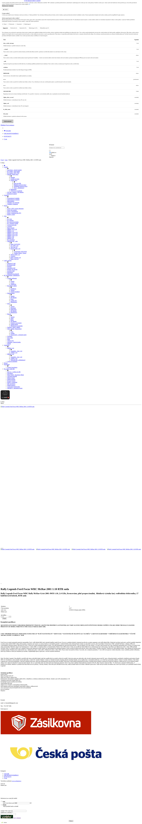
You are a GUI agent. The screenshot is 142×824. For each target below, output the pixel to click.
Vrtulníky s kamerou (12, 204)
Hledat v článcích (52, 156)
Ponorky (9, 266)
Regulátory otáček (12, 285)
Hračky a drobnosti (12, 382)
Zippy (12, 318)
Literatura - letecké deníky (14, 342)
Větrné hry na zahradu (16, 190)
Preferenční (11, 24)
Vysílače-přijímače (12, 278)
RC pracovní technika (13, 222)
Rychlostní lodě (11, 265)
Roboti (5, 363)
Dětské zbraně (11, 378)
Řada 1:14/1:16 (14, 259)
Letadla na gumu (15, 179)
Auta (6, 160)
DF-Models (14, 297)
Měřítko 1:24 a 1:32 (12, 235)
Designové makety (12, 193)
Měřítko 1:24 (10, 348)
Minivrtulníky (10, 201)
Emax (12, 299)
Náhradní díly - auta (12, 241)
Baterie (9, 314)
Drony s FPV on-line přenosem (15, 208)
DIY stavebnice (11, 383)
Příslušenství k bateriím (17, 326)
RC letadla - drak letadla (13, 171)
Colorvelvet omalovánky (13, 386)
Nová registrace (10, 125)
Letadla (6, 167)
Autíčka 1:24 (14, 352)
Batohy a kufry (11, 214)
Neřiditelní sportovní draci (20, 186)
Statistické (19, 24)
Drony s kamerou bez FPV (14, 213)
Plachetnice (10, 272)
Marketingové (27, 24)
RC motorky (10, 220)
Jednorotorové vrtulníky (13, 199)
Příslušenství (14, 302)
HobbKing (13, 288)
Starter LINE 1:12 (15, 254)
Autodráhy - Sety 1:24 (16, 351)
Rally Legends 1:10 (16, 257)
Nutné (5, 24)
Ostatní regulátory (15, 291)
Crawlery (9, 226)
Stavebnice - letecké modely (14, 170)
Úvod (2, 160)
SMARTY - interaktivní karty (15, 388)
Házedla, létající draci (12, 174)
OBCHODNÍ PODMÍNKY (11, 133)
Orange (12, 281)
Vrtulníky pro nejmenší (13, 202)
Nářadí (9, 343)
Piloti (8, 339)
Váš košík (8, 130)
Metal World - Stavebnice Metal (15, 375)
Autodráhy (7, 345)
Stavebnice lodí (11, 268)
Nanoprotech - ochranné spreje (18, 334)
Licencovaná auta (11, 225)
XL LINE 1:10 (14, 245)
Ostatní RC (13, 284)
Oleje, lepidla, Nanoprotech (14, 329)
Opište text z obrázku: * (7, 812)
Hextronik (13, 308)
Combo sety (14, 300)
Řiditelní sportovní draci (20, 185)
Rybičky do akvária (12, 269)
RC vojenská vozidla (12, 223)
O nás (5, 139)
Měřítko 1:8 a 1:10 (12, 229)
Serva (8, 303)
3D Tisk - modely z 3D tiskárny (15, 192)
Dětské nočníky (11, 379)
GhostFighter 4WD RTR (20, 251)
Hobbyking (13, 309)
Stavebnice (7, 364)
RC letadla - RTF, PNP (13, 173)
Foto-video (10, 337)
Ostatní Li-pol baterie (16, 323)
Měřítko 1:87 (10, 238)
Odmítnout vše (5, 5)
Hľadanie (51, 144)
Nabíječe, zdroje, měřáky (13, 327)
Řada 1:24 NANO (15, 244)
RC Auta (9, 219)
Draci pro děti (17, 183)
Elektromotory (11, 293)
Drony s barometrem (12, 211)
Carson (12, 283)
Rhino (12, 320)
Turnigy (13, 290)
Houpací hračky (11, 380)
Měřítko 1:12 (10, 231)
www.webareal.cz (16, 781)
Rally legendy (10, 228)
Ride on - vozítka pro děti (13, 372)
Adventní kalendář (12, 376)
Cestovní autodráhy (12, 361)
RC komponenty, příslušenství (12, 275)
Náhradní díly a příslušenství (18, 360)
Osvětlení (9, 336)
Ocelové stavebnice (12, 367)
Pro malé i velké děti (9, 369)
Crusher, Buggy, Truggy (20, 253)
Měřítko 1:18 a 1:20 (12, 234)
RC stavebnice (11, 239)
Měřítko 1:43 (10, 354)
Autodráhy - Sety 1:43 (16, 357)
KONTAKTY (7, 136)
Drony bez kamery (12, 210)
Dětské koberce (11, 385)
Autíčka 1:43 (14, 358)
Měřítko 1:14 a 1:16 (12, 232)
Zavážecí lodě (10, 271)
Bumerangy (14, 189)
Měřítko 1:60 (10, 237)
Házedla (13, 177)
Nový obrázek (17, 818)
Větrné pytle (10, 340)
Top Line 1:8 (14, 247)
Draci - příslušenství (19, 188)
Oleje (12, 332)
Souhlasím (11, 5)
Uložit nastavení (7, 121)
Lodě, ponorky (8, 260)
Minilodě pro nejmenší (13, 274)
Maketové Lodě (11, 263)
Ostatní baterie (14, 324)
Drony (5, 205)
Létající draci (14, 180)
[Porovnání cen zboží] (5, 399)
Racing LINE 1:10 (15, 248)
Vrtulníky (6, 195)
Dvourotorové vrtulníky (13, 198)
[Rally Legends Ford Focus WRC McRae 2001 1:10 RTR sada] (71, 406)
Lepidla (12, 333)
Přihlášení (3, 125)
